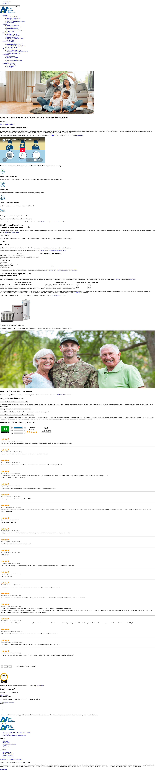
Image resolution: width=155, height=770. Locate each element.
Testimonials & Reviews (9, 744)
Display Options (20, 666)
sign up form (80, 135)
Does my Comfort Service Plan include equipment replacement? (16, 409)
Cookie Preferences (17, 759)
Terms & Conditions (8, 756)
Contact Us (6, 3)
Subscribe (11, 702)
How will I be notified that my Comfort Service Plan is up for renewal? (17, 414)
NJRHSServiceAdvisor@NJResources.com (14, 735)
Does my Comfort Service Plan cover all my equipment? (14, 401)
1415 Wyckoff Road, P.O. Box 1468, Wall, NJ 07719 (17, 732)
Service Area (6, 742)
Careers (5, 745)
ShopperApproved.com (39, 685)
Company (5, 741)
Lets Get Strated (4, 695)
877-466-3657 (6, 2)
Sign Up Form (3, 124)
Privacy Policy (3, 759)
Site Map (9, 759)
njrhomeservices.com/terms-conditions (57, 221)
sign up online (15, 232)
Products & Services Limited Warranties (8, 754)
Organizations (6, 747)
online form (132, 279)
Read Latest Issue (4, 702)
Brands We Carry (7, 752)
